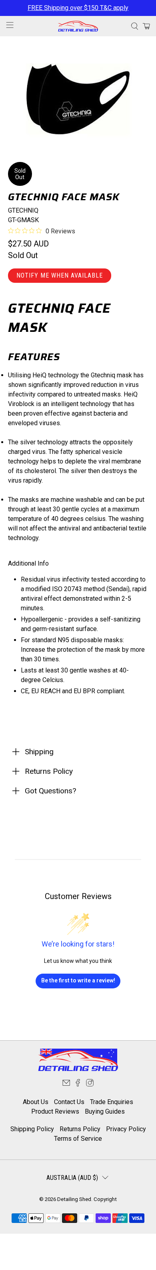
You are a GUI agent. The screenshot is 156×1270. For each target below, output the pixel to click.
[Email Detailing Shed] (66, 1084)
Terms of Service (78, 1138)
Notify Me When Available (59, 275)
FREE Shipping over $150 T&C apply (78, 8)
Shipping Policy (32, 1129)
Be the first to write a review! (78, 980)
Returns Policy (80, 1129)
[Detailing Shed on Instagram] (90, 1084)
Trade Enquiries (111, 1102)
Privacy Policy (126, 1129)
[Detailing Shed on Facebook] (78, 1084)
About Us (35, 1102)
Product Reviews (55, 1111)
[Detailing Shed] (78, 26)
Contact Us (69, 1102)
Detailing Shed (74, 1199)
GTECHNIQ (23, 210)
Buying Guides (105, 1111)
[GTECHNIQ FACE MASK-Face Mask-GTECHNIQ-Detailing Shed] (78, 99)
